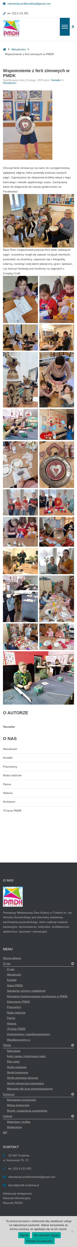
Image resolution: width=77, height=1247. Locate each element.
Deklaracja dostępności (17, 1193)
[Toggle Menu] (65, 27)
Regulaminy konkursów (21, 1099)
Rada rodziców (12, 775)
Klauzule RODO (13, 1202)
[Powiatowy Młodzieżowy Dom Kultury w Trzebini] (11, 28)
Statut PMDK (15, 985)
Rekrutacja (13, 1050)
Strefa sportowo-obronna (22, 1077)
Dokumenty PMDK (18, 1001)
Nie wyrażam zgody (46, 1235)
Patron (7, 784)
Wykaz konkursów (18, 1105)
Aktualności (18, 49)
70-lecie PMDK (12, 810)
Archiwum (9, 801)
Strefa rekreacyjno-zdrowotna (25, 1083)
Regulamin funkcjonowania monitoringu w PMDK (37, 996)
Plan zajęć (13, 1061)
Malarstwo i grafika (18, 1121)
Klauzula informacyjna (16, 1198)
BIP (5, 1132)
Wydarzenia (14, 1127)
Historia (7, 793)
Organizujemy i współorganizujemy (28, 1034)
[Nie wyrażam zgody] (72, 1232)
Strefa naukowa (16, 1067)
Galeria (7, 1116)
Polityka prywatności (39, 1241)
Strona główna (12, 958)
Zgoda (24, 1235)
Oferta (7, 1045)
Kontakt (7, 757)
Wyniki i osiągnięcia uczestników (27, 1110)
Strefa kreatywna (17, 1072)
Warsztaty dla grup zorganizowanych (30, 1088)
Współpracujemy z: (19, 1039)
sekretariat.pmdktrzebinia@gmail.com (29, 3)
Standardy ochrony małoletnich (26, 990)
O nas (6, 963)
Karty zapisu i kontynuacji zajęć (26, 1056)
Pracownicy (10, 766)
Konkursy (9, 1094)
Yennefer (56, 80)
